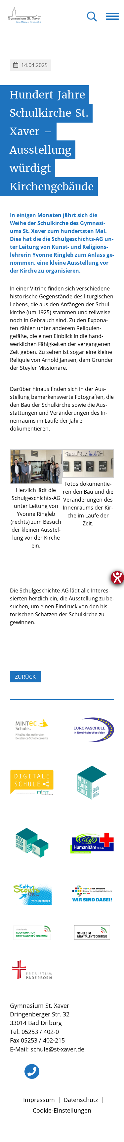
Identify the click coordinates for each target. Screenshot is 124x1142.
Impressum (39, 1100)
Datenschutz (80, 1100)
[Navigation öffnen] (115, 16)
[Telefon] (31, 1071)
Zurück (25, 676)
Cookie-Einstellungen (62, 1110)
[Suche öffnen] (92, 17)
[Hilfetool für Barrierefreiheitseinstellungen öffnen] (117, 577)
